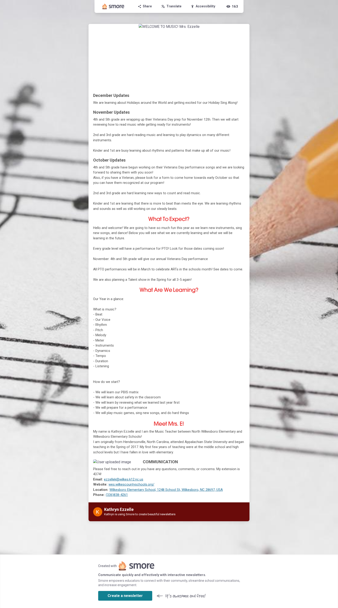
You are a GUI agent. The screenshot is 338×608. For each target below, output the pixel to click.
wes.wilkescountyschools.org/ (131, 484)
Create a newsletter (125, 596)
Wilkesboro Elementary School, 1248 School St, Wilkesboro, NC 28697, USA (166, 490)
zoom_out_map (132, 464)
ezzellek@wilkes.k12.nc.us (123, 479)
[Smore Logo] (113, 6)
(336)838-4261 (117, 495)
